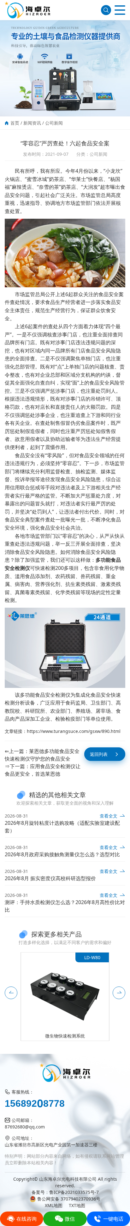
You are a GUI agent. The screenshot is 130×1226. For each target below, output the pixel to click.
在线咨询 (26, 1218)
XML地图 (53, 1205)
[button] (11, 993)
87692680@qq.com (25, 1127)
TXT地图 (77, 1205)
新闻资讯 (32, 123)
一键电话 (113, 1218)
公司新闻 (54, 123)
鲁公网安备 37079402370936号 (68, 1199)
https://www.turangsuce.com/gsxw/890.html (74, 731)
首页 (14, 123)
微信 (70, 1218)
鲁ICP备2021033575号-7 (74, 1192)
